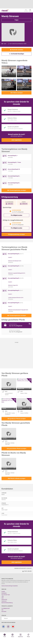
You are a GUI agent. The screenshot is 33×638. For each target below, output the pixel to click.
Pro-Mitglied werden (16, 215)
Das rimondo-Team (6, 594)
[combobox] (16, 618)
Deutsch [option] (6, 618)
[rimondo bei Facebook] (3, 626)
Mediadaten (4, 593)
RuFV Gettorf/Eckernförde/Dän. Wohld (18, 43)
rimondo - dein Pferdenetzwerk (5, 10)
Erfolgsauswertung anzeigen (16, 234)
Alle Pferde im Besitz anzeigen (16, 478)
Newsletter (4, 611)
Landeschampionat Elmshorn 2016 (15, 297)
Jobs (3, 596)
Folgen (16, 20)
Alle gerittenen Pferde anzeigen (16, 418)
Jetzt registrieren (16, 140)
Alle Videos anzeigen (16, 92)
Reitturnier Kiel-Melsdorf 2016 (14, 260)
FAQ (2, 609)
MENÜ (30, 11)
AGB (2, 597)
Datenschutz (4, 599)
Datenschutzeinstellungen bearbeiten (10, 585)
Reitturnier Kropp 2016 (13, 285)
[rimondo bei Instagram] (8, 626)
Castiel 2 (10, 257)
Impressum (4, 601)
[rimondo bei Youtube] (13, 626)
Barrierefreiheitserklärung (7, 602)
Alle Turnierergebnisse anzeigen (16, 190)
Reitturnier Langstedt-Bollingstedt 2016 (16, 273)
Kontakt (3, 591)
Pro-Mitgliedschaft (6, 608)
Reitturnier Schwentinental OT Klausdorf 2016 (18, 309)
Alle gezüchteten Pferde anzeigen (16, 448)
